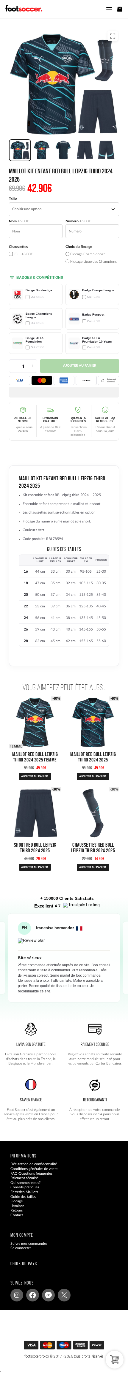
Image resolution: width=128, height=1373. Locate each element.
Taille (13, 199)
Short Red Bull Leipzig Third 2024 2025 (35, 847)
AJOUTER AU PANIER (34, 776)
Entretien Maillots (24, 1192)
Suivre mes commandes (28, 1243)
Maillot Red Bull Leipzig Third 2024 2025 (93, 757)
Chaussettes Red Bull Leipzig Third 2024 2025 (93, 847)
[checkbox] (36, 254)
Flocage (16, 1201)
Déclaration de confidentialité (33, 1164)
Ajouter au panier (79, 365)
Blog (14, 1219)
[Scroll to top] (69, 1347)
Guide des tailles (23, 1196)
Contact (16, 1215)
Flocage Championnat (87, 254)
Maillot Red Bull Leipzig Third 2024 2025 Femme (35, 757)
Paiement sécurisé (24, 1178)
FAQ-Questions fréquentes (31, 1173)
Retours (16, 1210)
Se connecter (20, 1248)
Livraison (17, 1205)
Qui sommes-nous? (25, 1182)
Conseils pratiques (24, 1187)
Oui (23, 254)
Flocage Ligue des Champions (93, 261)
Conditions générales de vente (33, 1169)
